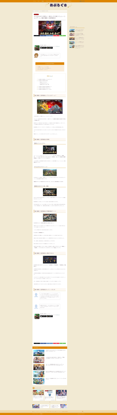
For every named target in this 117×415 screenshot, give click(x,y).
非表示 (51, 76)
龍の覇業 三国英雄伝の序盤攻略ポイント (45, 86)
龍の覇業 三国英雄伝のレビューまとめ (45, 89)
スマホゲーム (37, 411)
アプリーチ (57, 46)
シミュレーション (48, 1)
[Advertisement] (50, 41)
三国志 (43, 1)
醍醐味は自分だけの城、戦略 (44, 84)
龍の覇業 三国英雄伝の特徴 (43, 80)
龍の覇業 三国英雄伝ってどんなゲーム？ (45, 79)
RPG (38, 1)
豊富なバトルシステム (43, 82)
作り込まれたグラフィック (44, 83)
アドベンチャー (56, 1)
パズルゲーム (63, 1)
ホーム (35, 1)
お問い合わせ (69, 1)
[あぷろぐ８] (58, 7)
